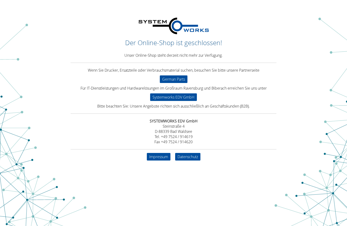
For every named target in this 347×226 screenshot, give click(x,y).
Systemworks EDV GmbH (173, 97)
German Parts (173, 79)
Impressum (158, 156)
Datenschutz (188, 156)
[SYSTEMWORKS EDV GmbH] (173, 32)
